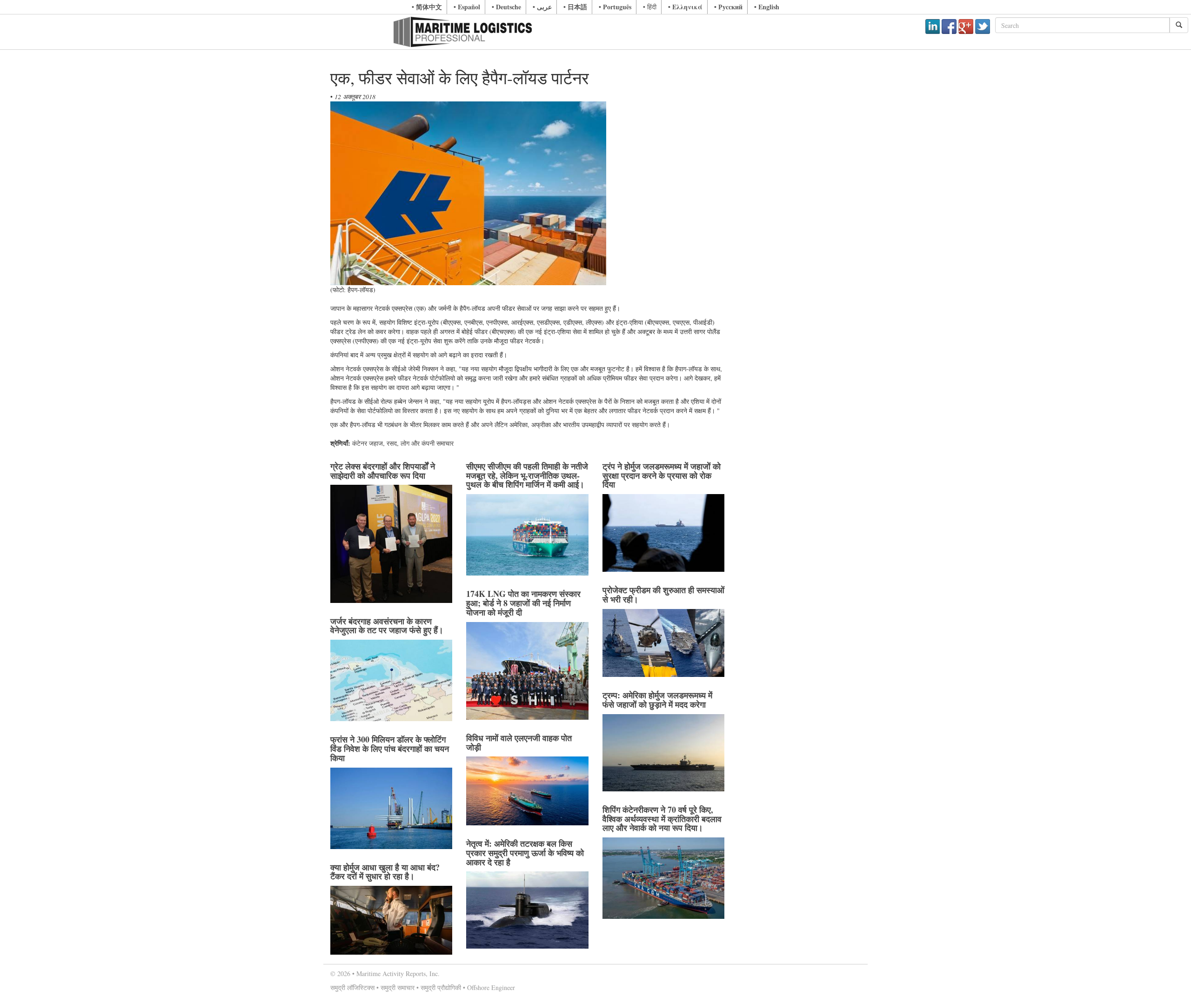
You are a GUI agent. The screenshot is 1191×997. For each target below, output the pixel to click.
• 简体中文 (427, 7)
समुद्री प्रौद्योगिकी (441, 987)
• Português (615, 7)
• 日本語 (575, 7)
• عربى (542, 7)
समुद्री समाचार (398, 987)
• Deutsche (506, 7)
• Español (467, 7)
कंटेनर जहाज (367, 443)
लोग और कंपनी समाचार (427, 443)
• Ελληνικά (685, 7)
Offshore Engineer (491, 987)
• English (766, 7)
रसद (392, 443)
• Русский (728, 7)
